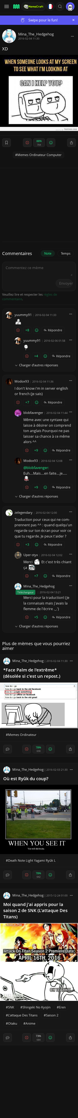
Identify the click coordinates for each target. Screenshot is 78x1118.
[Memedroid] (16, 6)
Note (47, 253)
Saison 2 (52, 1015)
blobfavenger (33, 412)
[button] (60, 6)
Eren (62, 1007)
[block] (72, 36)
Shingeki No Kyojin (36, 1007)
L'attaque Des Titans (22, 1015)
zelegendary (23, 512)
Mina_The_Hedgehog (36, 34)
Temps (65, 253)
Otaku (12, 1023)
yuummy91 (23, 315)
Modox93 (22, 381)
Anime (30, 1023)
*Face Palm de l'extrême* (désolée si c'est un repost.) (31, 673)
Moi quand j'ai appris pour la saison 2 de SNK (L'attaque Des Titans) (35, 910)
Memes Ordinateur (22, 734)
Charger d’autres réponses (38, 365)
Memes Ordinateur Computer (39, 155)
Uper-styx (31, 555)
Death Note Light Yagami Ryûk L (32, 860)
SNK (11, 1007)
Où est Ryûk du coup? (25, 778)
